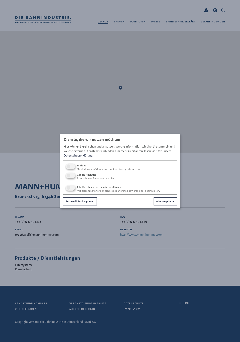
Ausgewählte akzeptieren (79, 201)
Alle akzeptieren (165, 201)
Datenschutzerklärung (78, 155)
